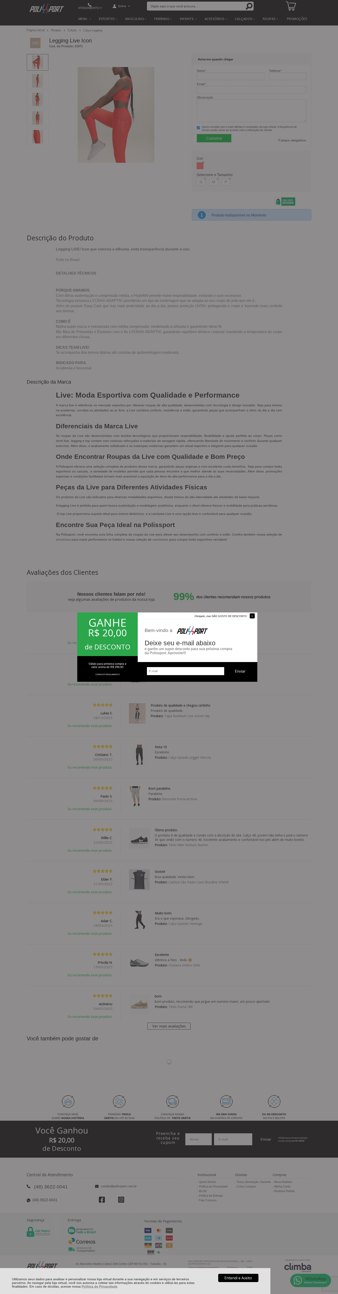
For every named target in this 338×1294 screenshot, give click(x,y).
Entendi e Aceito (238, 1277)
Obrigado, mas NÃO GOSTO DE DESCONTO (221, 616)
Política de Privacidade (99, 1286)
